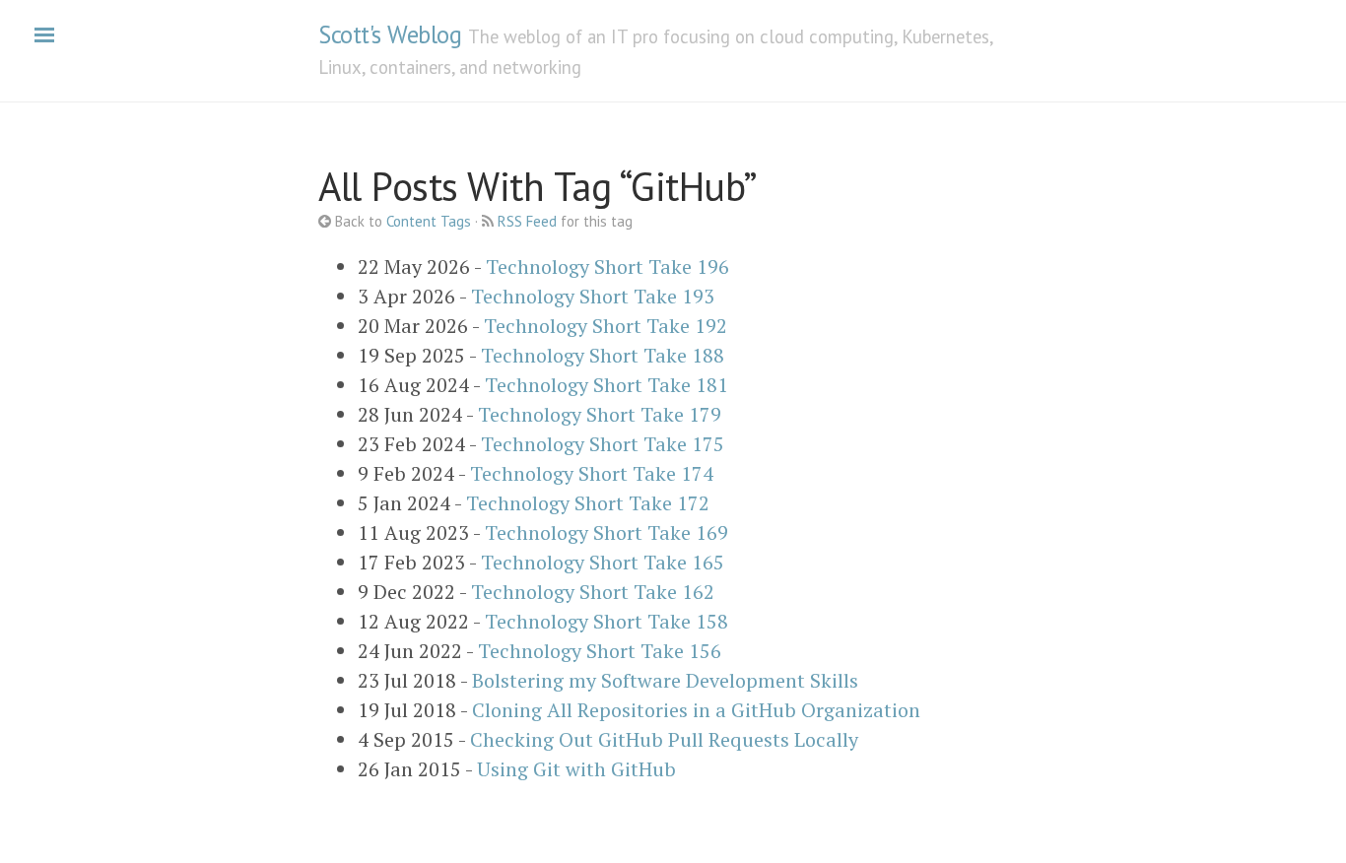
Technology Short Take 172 (587, 503)
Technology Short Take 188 (602, 355)
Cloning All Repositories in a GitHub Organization (696, 710)
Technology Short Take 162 (592, 591)
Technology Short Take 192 (605, 325)
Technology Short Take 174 (591, 473)
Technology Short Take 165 (602, 562)
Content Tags (428, 221)
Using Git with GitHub (576, 769)
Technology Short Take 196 (607, 266)
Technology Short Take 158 (606, 621)
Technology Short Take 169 (606, 532)
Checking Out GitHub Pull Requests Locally (664, 739)
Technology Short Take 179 (599, 414)
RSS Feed (527, 221)
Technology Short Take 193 (592, 296)
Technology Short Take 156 (599, 650)
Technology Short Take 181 (606, 384)
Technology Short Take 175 (602, 444)
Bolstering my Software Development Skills (665, 680)
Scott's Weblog (389, 34)
